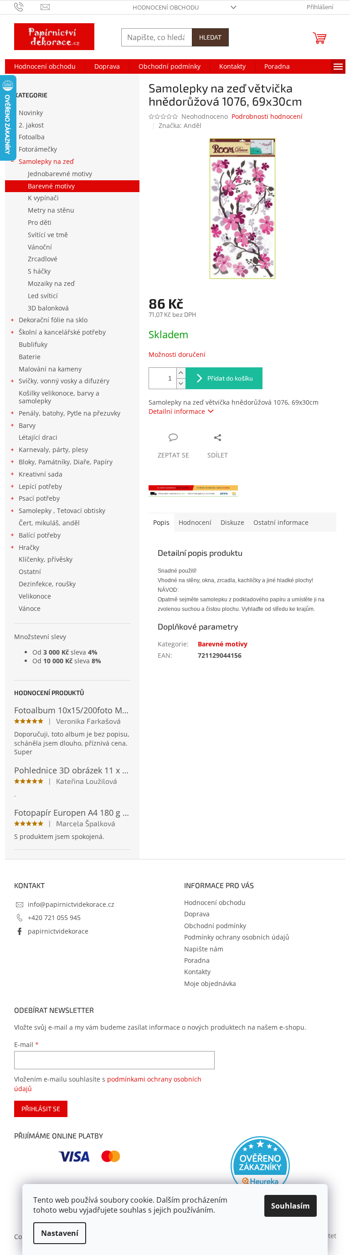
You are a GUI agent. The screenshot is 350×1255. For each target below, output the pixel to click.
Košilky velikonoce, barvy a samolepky (59, 397)
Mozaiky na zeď (51, 283)
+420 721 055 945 (54, 917)
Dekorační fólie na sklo (53, 319)
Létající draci (38, 437)
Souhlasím (290, 1206)
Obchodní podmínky (215, 925)
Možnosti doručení (177, 354)
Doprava (197, 913)
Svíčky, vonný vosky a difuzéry (64, 380)
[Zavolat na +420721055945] (27, 6)
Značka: (180, 125)
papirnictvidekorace (58, 931)
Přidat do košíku (230, 378)
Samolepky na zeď (46, 161)
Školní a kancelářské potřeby (62, 332)
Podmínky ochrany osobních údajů (236, 937)
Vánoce (30, 608)
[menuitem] (45, 66)
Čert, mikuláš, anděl (49, 522)
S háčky (39, 271)
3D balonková (48, 308)
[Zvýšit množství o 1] (180, 373)
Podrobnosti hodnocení (267, 116)
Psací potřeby (39, 498)
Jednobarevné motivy (60, 173)
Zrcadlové (42, 258)
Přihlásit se (40, 1109)
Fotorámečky (38, 149)
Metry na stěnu (51, 210)
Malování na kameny (50, 369)
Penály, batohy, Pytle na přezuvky (69, 413)
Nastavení (59, 1233)
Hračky (29, 547)
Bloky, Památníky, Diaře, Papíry (66, 461)
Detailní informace (177, 411)
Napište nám (203, 949)
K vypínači (43, 197)
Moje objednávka (210, 983)
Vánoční (40, 247)
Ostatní (30, 571)
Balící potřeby (40, 535)
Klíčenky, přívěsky (45, 559)
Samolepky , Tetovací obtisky (62, 510)
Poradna (197, 960)
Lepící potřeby (40, 486)
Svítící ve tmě (48, 234)
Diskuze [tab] (232, 522)
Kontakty (197, 971)
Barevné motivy (51, 186)
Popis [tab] (161, 522)
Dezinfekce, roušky (47, 583)
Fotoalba (32, 136)
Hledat (210, 37)
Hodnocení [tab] (195, 522)
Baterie (30, 356)
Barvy (27, 425)
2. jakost (31, 125)
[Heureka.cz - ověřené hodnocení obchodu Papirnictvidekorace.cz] (260, 1165)
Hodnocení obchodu (166, 7)
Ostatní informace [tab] (281, 522)
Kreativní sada (40, 474)
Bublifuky (33, 344)
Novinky (31, 112)
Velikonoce (35, 596)
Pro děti (39, 222)
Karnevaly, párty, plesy (53, 449)
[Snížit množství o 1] (180, 383)
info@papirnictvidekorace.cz (71, 904)
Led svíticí (43, 295)
